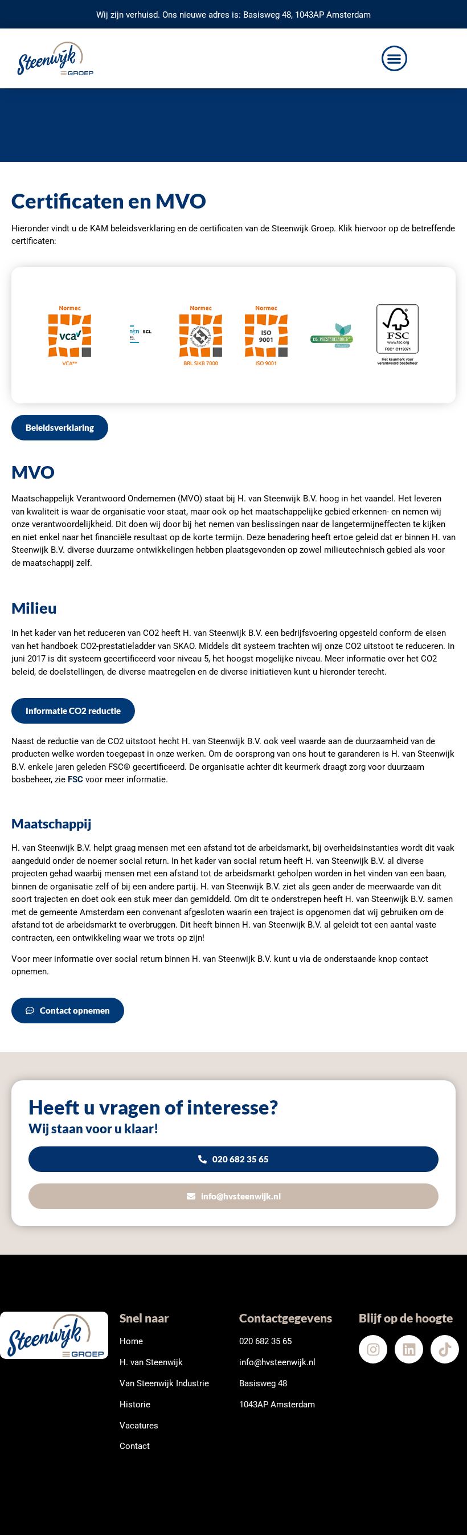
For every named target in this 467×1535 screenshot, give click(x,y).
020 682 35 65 (265, 1341)
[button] (394, 58)
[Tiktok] (445, 1349)
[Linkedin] (409, 1349)
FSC (75, 779)
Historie (135, 1404)
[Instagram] (373, 1349)
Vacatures (139, 1425)
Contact (135, 1446)
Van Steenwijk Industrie (164, 1383)
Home (131, 1341)
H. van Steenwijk (151, 1362)
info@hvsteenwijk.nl (277, 1362)
